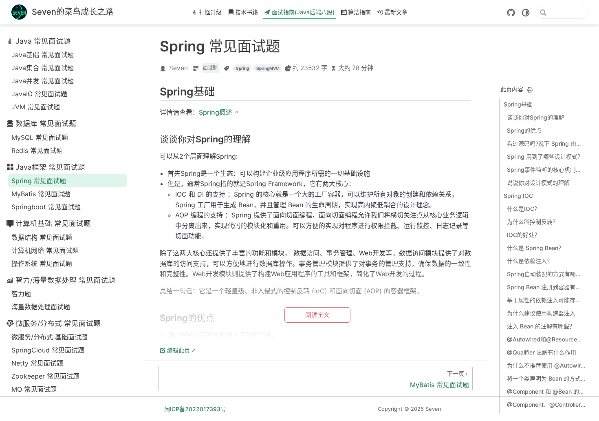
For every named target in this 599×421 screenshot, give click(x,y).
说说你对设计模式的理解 (538, 182)
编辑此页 (178, 350)
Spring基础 (518, 104)
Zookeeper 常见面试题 (45, 376)
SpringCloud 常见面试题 (47, 350)
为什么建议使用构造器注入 (541, 313)
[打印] (529, 89)
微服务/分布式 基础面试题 (49, 337)
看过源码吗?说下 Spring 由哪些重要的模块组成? (546, 143)
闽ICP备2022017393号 (195, 408)
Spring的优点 (524, 130)
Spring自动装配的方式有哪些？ (546, 273)
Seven (178, 68)
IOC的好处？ (523, 234)
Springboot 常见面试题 (46, 207)
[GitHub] (511, 12)
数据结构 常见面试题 (41, 237)
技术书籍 (246, 12)
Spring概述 (215, 112)
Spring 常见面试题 (38, 181)
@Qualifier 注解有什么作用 (541, 352)
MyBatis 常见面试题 (40, 194)
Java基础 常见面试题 (42, 55)
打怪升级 (210, 12)
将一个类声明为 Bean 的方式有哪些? (546, 378)
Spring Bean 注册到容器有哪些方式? (546, 287)
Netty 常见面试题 (37, 363)
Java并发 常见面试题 (42, 81)
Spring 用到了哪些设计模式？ (545, 156)
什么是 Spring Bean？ (535, 247)
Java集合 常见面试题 (42, 68)
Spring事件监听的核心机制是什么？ (546, 169)
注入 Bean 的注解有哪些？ (541, 326)
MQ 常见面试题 (34, 389)
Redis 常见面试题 (37, 150)
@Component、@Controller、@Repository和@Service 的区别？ (546, 404)
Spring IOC (518, 195)
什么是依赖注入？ (530, 260)
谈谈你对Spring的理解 (535, 117)
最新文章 (396, 12)
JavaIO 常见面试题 (39, 94)
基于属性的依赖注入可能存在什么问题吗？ (546, 300)
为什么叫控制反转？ (532, 221)
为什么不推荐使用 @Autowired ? (546, 365)
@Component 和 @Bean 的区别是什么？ (546, 391)
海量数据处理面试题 (40, 307)
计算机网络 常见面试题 (45, 250)
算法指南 (359, 12)
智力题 (21, 294)
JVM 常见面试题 (35, 107)
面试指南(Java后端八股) (303, 12)
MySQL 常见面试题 (39, 137)
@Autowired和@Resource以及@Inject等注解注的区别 (546, 339)
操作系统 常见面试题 (41, 263)
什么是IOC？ (523, 208)
